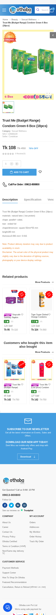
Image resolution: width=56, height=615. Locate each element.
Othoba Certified (9, 541)
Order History (36, 536)
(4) (41, 321)
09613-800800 (11, 495)
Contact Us (7, 532)
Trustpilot (28, 510)
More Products (43, 282)
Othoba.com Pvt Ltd (28, 605)
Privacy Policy (8, 536)
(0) (12, 321)
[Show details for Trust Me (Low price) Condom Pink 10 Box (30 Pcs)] (41, 369)
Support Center (9, 573)
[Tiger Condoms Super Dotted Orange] (41, 299)
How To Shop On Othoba (13, 577)
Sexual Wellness (19, 131)
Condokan (13, 136)
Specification (32, 199)
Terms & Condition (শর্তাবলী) (14, 546)
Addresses (34, 527)
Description (10, 199)
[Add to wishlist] (22, 315)
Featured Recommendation (14, 582)
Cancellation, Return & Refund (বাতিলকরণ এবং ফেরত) (24, 587)
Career (5, 527)
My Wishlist (35, 532)
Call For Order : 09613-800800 (23, 184)
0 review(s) (20, 154)
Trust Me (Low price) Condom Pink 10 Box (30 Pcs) (40, 388)
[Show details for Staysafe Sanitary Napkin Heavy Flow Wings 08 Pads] (14, 299)
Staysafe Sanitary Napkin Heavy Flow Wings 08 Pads (12, 318)
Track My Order (37, 541)
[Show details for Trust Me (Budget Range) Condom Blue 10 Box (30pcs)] (14, 369)
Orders (33, 522)
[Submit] (38, 10)
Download (26, 456)
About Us (6, 522)
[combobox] (42, 10)
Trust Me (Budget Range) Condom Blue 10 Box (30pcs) (12, 388)
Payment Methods (10, 568)
